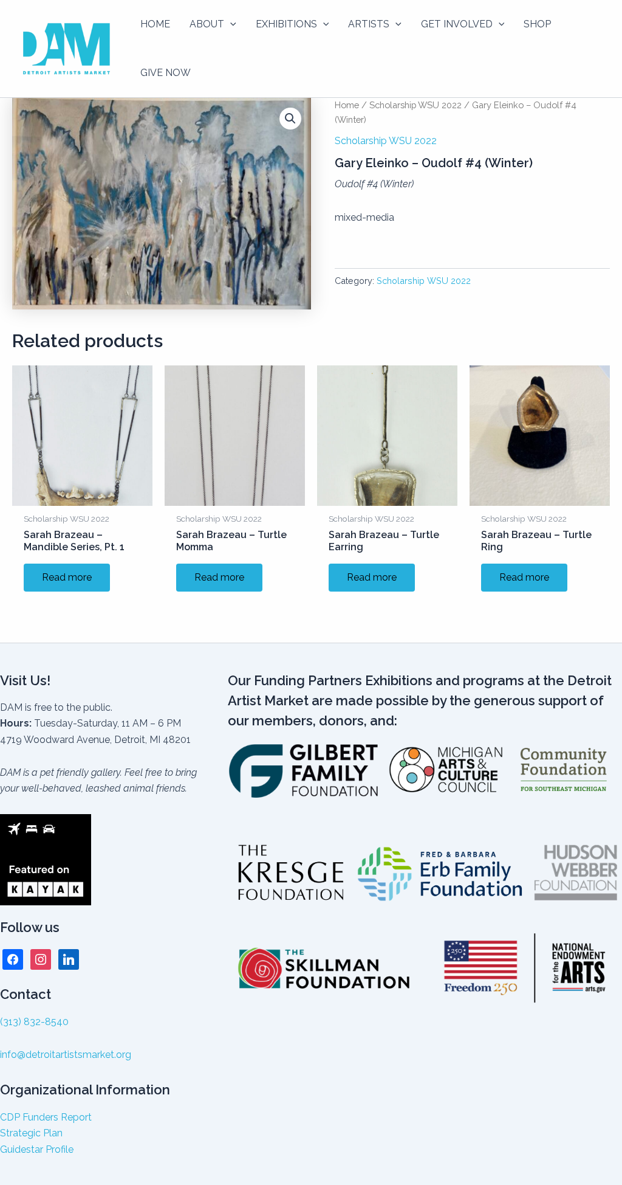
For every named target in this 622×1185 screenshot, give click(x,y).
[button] (230, 24)
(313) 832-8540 (34, 1022)
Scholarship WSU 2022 (415, 105)
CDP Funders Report (46, 1117)
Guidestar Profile (36, 1149)
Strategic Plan (31, 1133)
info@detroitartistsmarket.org (65, 1054)
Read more (67, 577)
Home (347, 105)
